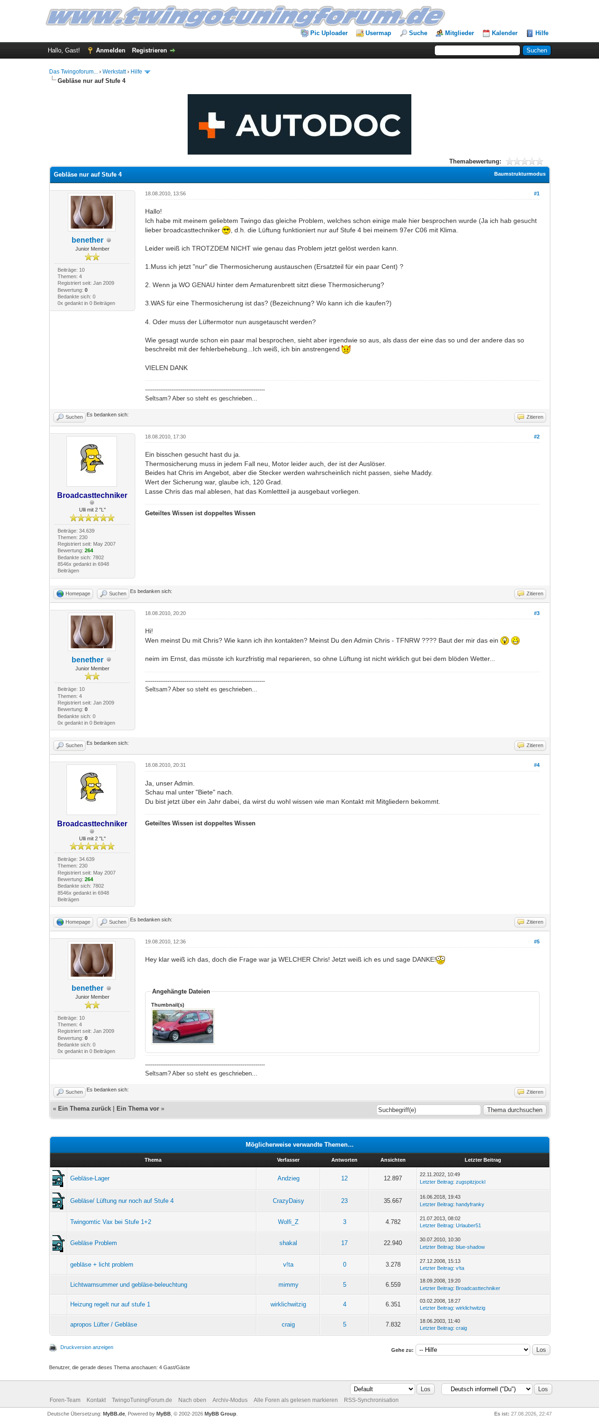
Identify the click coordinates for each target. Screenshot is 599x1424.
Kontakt (96, 1400)
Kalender (505, 33)
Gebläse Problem (93, 1242)
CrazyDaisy (288, 1200)
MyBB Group (220, 1414)
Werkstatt (114, 71)
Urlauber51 (468, 1225)
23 (344, 1200)
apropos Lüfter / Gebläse (103, 1324)
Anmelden (110, 50)
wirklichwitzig (288, 1304)
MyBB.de (114, 1414)
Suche (418, 33)
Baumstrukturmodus (520, 174)
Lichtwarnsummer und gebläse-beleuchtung (128, 1284)
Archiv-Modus (230, 1400)
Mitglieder (459, 33)
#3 (537, 613)
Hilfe (541, 33)
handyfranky (470, 1204)
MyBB (163, 1414)
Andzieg (289, 1178)
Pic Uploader (329, 33)
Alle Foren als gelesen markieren (296, 1400)
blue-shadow (470, 1247)
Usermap (378, 33)
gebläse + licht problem (101, 1264)
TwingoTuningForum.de (142, 1400)
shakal (288, 1242)
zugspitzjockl (470, 1182)
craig (288, 1324)
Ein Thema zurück (84, 1108)
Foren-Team (65, 1400)
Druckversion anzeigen (86, 1347)
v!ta (288, 1264)
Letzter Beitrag (436, 1182)
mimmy (288, 1284)
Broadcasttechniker (478, 1288)
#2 (537, 436)
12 (344, 1178)
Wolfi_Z (288, 1221)
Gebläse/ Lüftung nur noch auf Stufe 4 (122, 1200)
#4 (537, 765)
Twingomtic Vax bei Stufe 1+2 (110, 1221)
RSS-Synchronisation (371, 1400)
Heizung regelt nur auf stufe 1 (110, 1304)
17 (344, 1242)
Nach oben (192, 1400)
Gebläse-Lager (90, 1178)
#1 (537, 193)
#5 (537, 941)
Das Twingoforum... (73, 71)
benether (87, 240)
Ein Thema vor (138, 1108)
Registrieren (149, 50)
